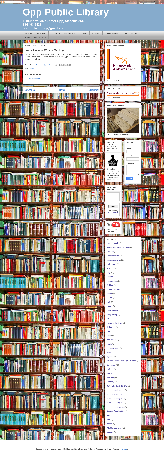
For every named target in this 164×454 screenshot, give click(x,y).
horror (109, 331)
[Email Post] (55, 65)
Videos (109, 424)
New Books (96, 33)
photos (109, 373)
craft (108, 302)
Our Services (41, 33)
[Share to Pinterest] (70, 65)
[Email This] (60, 65)
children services (113, 289)
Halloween (111, 327)
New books (111, 365)
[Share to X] (65, 65)
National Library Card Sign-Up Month (122, 361)
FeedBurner (113, 213)
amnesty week (112, 243)
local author (111, 340)
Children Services (111, 33)
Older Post (93, 90)
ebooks (109, 306)
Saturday (110, 382)
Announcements (113, 260)
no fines (110, 369)
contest (109, 298)
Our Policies (55, 33)
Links (125, 33)
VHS (108, 420)
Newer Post (30, 90)
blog (32, 68)
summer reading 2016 (116, 390)
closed (109, 294)
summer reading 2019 (116, 399)
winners (110, 432)
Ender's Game (112, 310)
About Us (28, 33)
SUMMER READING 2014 (117, 386)
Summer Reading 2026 (116, 411)
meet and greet (113, 348)
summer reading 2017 (116, 394)
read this (110, 378)
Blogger (124, 449)
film (108, 319)
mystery (110, 357)
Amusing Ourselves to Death (118, 247)
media (109, 344)
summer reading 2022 (116, 407)
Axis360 (110, 268)
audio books (111, 264)
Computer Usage (70, 33)
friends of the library (115, 323)
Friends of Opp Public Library (35, 37)
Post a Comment (34, 79)
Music (109, 352)
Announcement (113, 256)
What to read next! (114, 428)
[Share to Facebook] (67, 65)
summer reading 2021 (116, 403)
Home (62, 90)
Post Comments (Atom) (66, 96)
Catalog (134, 33)
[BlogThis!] (62, 65)
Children (110, 285)
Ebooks (84, 33)
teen (108, 415)
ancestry (110, 252)
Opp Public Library (66, 12)
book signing (112, 281)
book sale (110, 277)
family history (112, 315)
